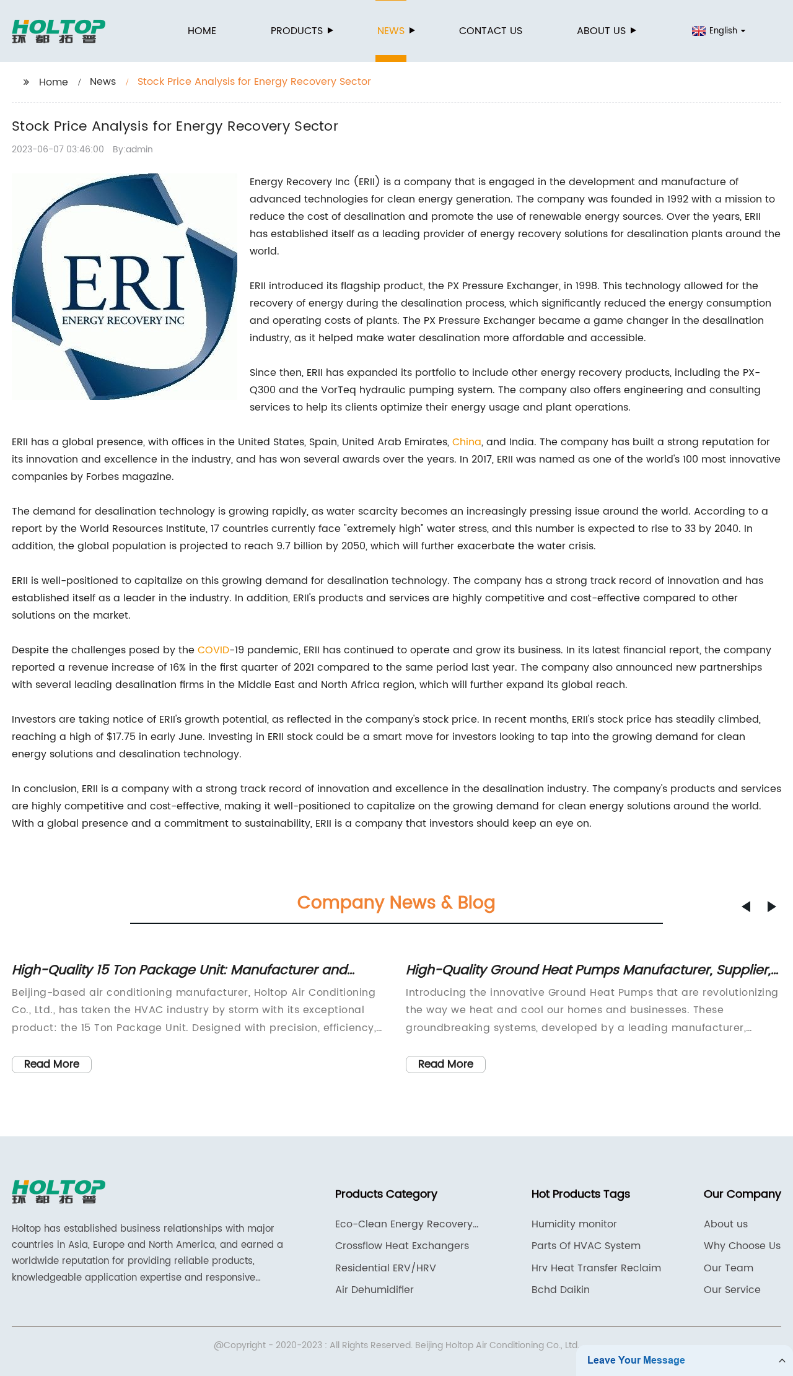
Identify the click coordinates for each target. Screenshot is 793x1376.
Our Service (732, 1290)
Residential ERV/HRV (385, 1268)
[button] (746, 906)
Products (297, 31)
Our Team (728, 1268)
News (391, 31)
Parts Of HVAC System (586, 1246)
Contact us (490, 31)
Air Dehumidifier (374, 1289)
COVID (213, 650)
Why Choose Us (742, 1246)
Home (202, 31)
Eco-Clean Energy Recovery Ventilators (404, 1224)
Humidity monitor (574, 1224)
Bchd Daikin (561, 1289)
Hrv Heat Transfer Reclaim (596, 1268)
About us (601, 31)
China (466, 442)
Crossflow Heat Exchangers (402, 1246)
